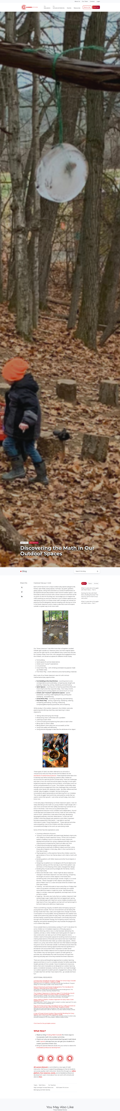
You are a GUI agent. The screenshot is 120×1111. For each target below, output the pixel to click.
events (53, 1073)
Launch (42, 1041)
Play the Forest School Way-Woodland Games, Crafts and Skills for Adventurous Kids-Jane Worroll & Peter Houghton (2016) (54, 1006)
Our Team (85, 1)
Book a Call (87, 7)
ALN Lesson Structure (62, 1087)
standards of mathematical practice (45, 775)
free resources (45, 1073)
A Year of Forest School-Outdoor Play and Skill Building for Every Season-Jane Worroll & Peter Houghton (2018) (54, 1014)
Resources (77, 8)
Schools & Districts (58, 7)
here (40, 1077)
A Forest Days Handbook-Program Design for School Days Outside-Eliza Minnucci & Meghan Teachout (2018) (55, 981)
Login (98, 1)
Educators (47, 7)
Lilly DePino (25, 559)
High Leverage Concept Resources (43, 1087)
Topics (90, 583)
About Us (77, 1)
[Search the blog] (97, 571)
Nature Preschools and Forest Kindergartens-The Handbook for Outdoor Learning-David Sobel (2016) (54, 987)
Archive (96, 583)
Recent (84, 583)
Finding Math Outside (54, 1035)
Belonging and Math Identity (42, 1090)
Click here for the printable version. (45, 1023)
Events (69, 8)
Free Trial (96, 7)
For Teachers (34, 542)
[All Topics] (40, 543)
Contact (92, 1)
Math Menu (24, 542)
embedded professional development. (48, 1047)
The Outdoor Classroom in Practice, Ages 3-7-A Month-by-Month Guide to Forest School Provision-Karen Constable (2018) (54, 994)
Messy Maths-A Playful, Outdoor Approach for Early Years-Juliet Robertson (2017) (54, 1000)
